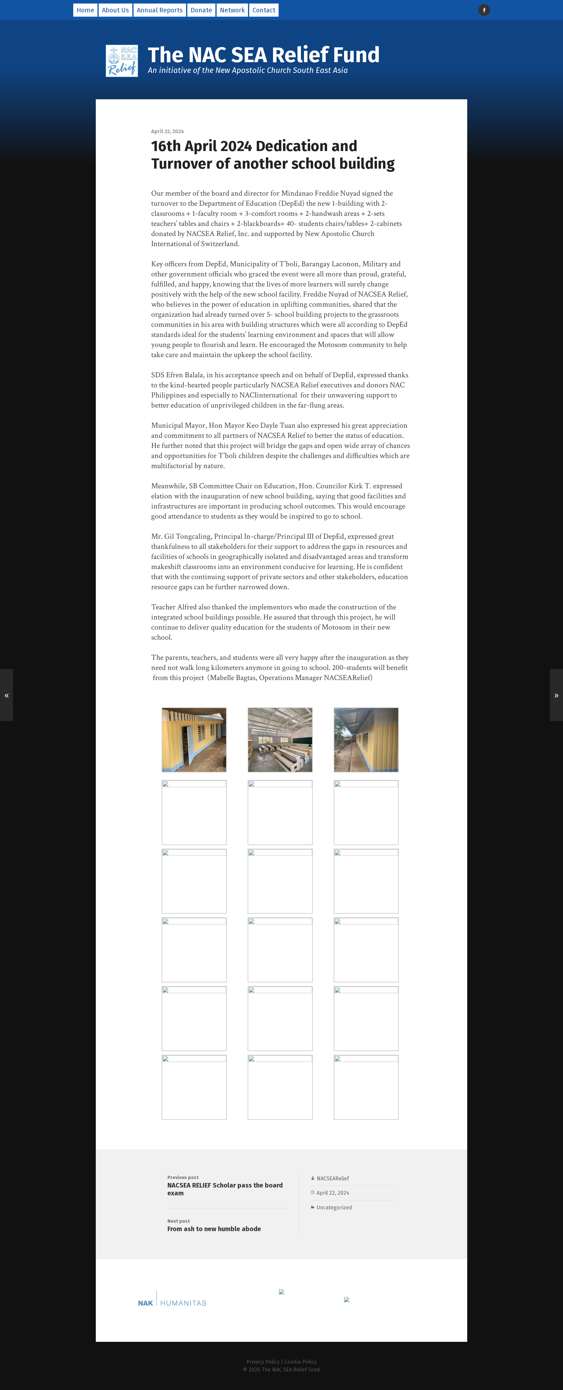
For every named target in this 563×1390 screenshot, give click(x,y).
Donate (201, 10)
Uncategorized (334, 1207)
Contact (264, 10)
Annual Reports (160, 10)
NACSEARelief (333, 1178)
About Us (115, 10)
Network (232, 10)
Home (85, 10)
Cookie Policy (300, 1362)
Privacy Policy (263, 1362)
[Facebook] (484, 10)
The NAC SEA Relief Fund (291, 1370)
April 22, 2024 (333, 1193)
